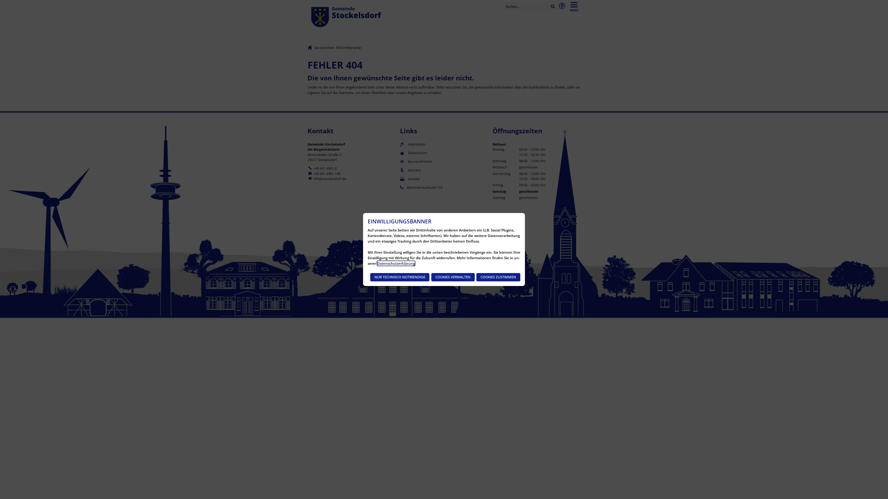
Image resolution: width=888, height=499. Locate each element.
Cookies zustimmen (498, 277)
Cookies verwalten (453, 277)
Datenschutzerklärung (396, 263)
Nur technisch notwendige (399, 277)
